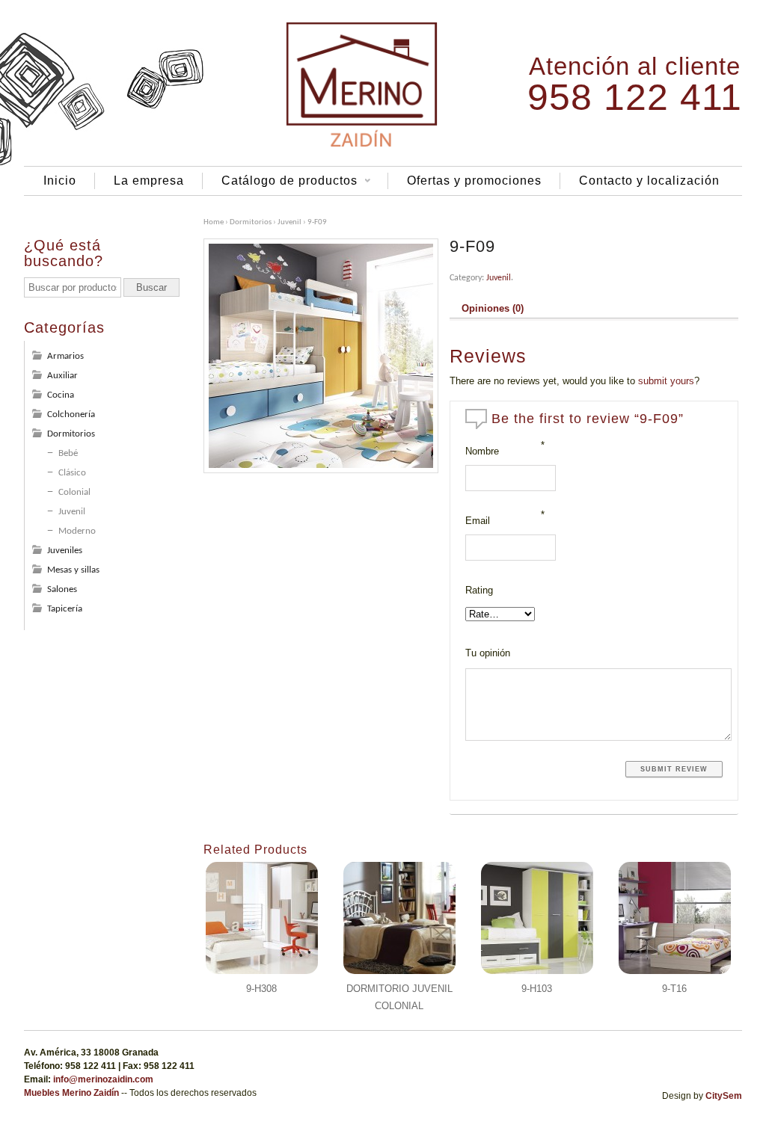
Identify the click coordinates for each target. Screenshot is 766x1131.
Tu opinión (487, 653)
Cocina (60, 395)
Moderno (77, 531)
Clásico (72, 473)
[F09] (320, 355)
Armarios (65, 356)
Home (213, 222)
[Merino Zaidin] (362, 145)
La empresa (149, 180)
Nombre (482, 451)
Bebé (68, 453)
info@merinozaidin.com (103, 1079)
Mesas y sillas (73, 570)
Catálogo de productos (280, 181)
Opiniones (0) (493, 308)
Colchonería (71, 414)
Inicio (59, 180)
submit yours (666, 380)
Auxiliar (62, 375)
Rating (479, 590)
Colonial (74, 492)
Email (477, 520)
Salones (62, 589)
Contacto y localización (649, 180)
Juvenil (289, 222)
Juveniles (64, 550)
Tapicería (64, 609)
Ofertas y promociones (474, 180)
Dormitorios (251, 222)
